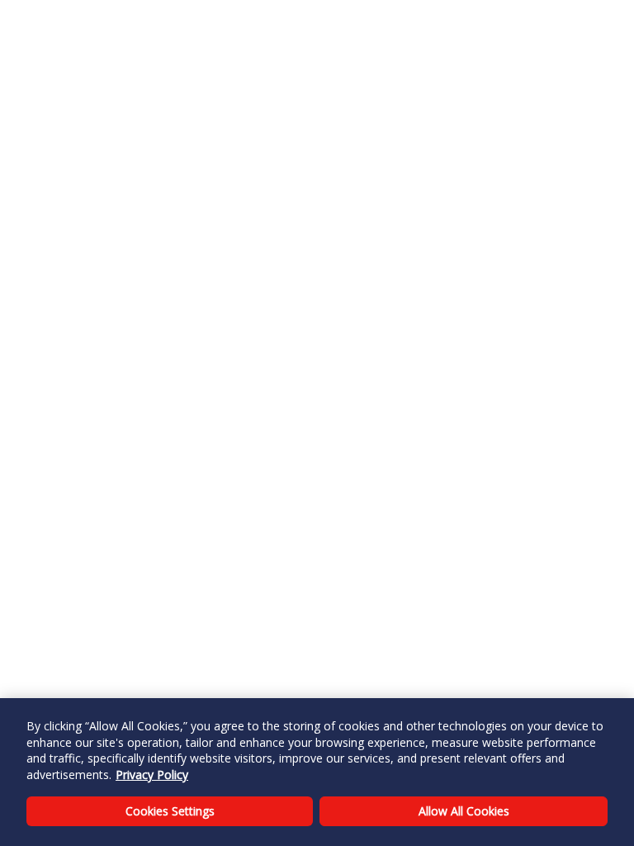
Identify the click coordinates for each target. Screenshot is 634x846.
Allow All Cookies (464, 811)
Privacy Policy (152, 774)
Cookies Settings (170, 811)
